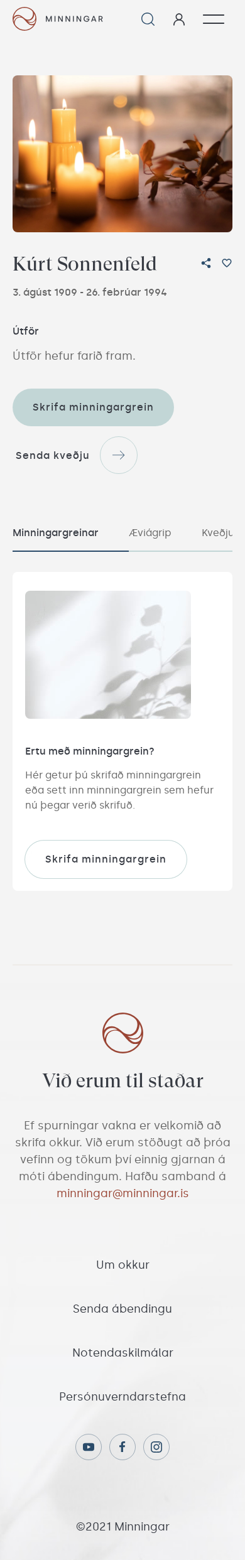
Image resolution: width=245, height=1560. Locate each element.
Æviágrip (150, 533)
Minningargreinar (56, 533)
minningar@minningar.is (123, 1193)
